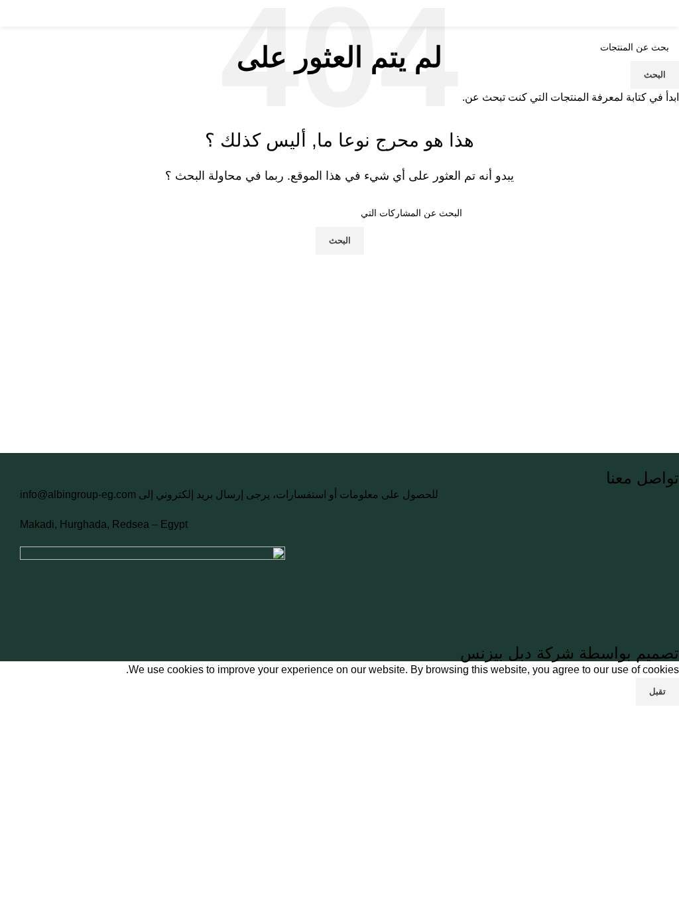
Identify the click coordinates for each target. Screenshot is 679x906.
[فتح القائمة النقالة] (664, 13)
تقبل (657, 691)
